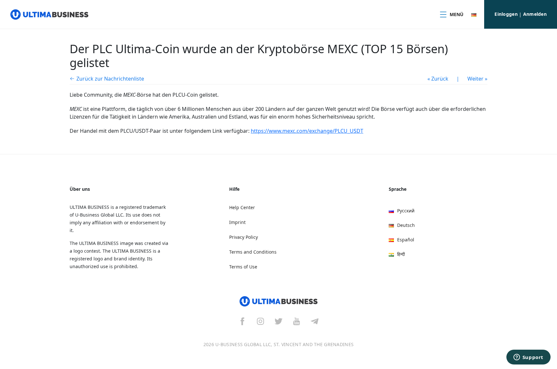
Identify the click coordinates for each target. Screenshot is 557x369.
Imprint (237, 222)
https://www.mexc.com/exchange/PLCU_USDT (307, 130)
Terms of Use (243, 267)
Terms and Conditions (253, 252)
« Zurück (437, 78)
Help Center (242, 207)
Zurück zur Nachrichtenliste (110, 78)
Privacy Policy (243, 237)
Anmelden (535, 14)
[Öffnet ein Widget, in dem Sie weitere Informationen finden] (528, 358)
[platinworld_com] (314, 321)
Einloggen (506, 14)
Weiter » (477, 78)
